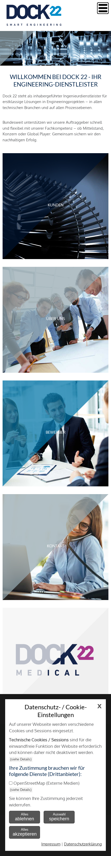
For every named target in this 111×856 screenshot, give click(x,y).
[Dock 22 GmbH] (35, 24)
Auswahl (59, 816)
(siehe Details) (20, 759)
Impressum (50, 844)
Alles (24, 816)
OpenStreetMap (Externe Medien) (46, 783)
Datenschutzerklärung (83, 844)
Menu (103, 8)
